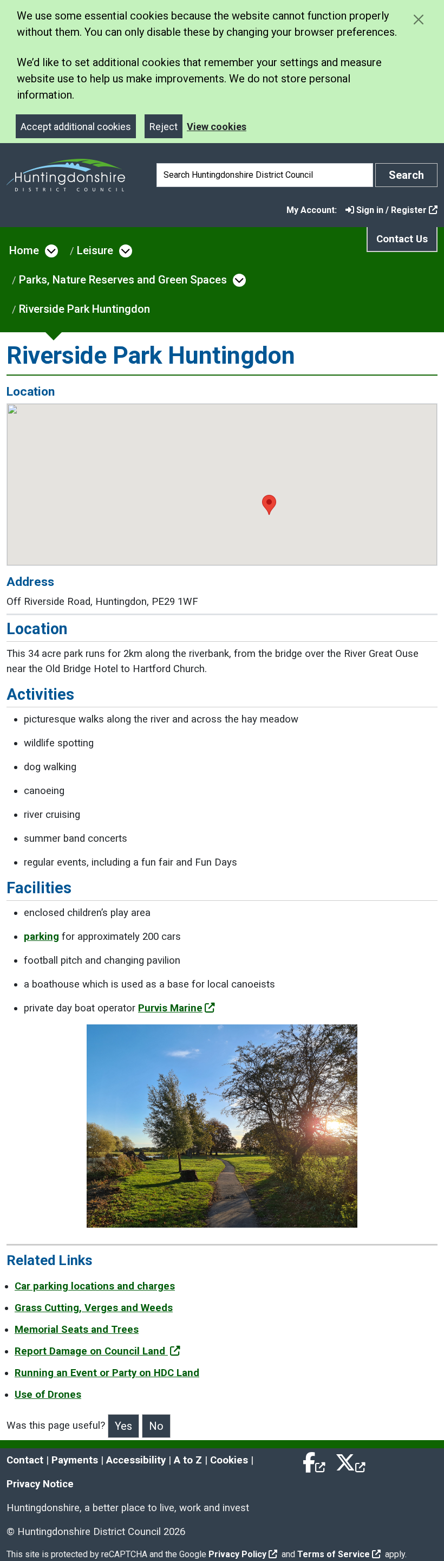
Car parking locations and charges (95, 1286)
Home (24, 250)
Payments (74, 1460)
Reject (163, 126)
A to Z (188, 1460)
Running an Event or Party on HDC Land (107, 1373)
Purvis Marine (170, 1008)
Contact (24, 1460)
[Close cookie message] (418, 19)
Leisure (95, 250)
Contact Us (402, 239)
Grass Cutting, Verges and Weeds (94, 1308)
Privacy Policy (237, 1554)
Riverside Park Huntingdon (84, 308)
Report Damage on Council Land (91, 1351)
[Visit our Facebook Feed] (315, 1460)
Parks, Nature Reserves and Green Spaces (123, 279)
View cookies (216, 126)
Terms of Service (333, 1554)
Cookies (229, 1460)
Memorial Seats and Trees (77, 1330)
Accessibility (136, 1460)
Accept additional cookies (76, 126)
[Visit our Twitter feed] (350, 1460)
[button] (269, 505)
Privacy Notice (40, 1484)
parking (41, 937)
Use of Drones (48, 1395)
